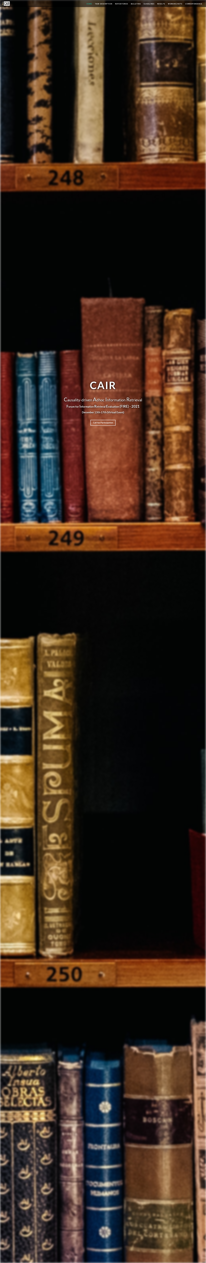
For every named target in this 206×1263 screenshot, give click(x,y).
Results (161, 4)
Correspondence (193, 4)
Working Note (175, 4)
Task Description (103, 4)
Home (89, 4)
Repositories (121, 4)
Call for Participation (103, 422)
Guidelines (149, 4)
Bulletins (136, 4)
